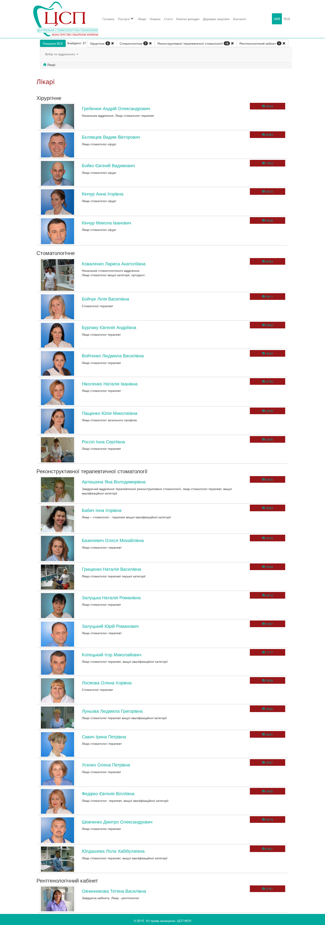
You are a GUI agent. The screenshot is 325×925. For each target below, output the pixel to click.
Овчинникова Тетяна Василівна (114, 891)
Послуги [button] (124, 19)
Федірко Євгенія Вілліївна (108, 793)
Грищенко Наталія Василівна (111, 569)
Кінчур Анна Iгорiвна (102, 193)
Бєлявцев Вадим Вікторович (111, 137)
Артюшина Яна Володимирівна (113, 481)
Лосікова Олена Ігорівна (107, 682)
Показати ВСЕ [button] (53, 43)
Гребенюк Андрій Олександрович (116, 108)
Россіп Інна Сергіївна (103, 441)
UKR (277, 19)
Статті (168, 19)
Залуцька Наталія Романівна (111, 597)
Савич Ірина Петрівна (104, 736)
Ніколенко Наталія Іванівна (110, 383)
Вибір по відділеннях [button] (60, 54)
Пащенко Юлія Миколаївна (109, 413)
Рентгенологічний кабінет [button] (259, 43)
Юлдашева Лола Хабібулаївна (113, 851)
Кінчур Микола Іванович (106, 222)
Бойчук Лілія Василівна (105, 298)
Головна (108, 19)
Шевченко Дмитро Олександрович (117, 821)
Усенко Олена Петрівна (106, 764)
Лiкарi (142, 19)
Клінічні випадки (187, 19)
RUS (287, 19)
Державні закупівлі (216, 19)
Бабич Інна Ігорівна (101, 510)
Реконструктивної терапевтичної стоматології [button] (192, 43)
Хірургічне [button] (99, 43)
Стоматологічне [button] (133, 43)
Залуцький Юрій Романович (110, 626)
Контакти (239, 19)
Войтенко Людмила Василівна (113, 355)
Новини (155, 19)
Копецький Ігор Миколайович (111, 654)
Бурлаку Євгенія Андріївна (109, 327)
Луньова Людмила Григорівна (112, 711)
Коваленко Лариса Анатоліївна (113, 263)
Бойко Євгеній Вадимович (108, 165)
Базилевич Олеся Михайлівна (113, 540)
